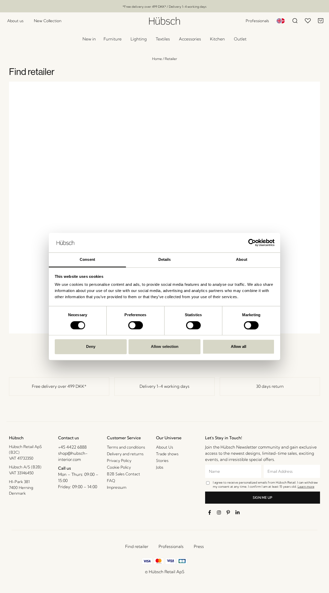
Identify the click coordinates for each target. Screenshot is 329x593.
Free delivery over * (59, 386)
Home (157, 59)
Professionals (171, 546)
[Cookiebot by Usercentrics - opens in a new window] (252, 242)
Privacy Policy (119, 460)
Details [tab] (164, 259)
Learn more (306, 486)
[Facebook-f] (209, 512)
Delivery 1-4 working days (164, 386)
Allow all (238, 347)
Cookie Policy (119, 467)
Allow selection (164, 347)
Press (199, 546)
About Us (164, 447)
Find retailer (136, 546)
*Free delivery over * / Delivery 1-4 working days (164, 6)
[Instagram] (219, 512)
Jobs (159, 467)
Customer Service (124, 437)
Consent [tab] (87, 259)
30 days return (270, 386)
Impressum (116, 487)
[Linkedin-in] (237, 512)
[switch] (135, 325)
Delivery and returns (125, 453)
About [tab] (241, 259)
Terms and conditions (126, 447)
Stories (162, 460)
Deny (90, 347)
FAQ (111, 480)
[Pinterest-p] (228, 512)
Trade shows (167, 453)
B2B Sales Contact (123, 473)
